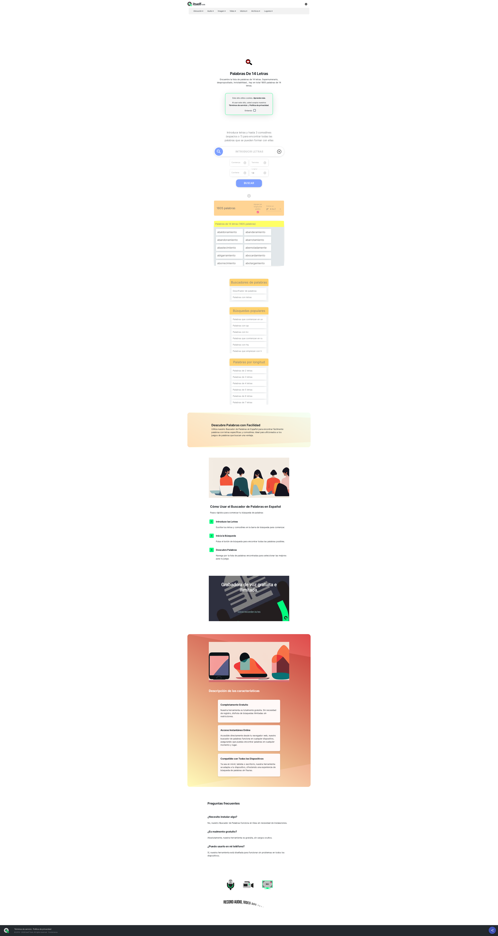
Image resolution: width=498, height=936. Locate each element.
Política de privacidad (259, 105)
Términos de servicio (238, 105)
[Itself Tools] (249, 894)
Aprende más (259, 98)
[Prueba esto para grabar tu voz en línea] (249, 598)
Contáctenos (53, 932)
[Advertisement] (249, 34)
